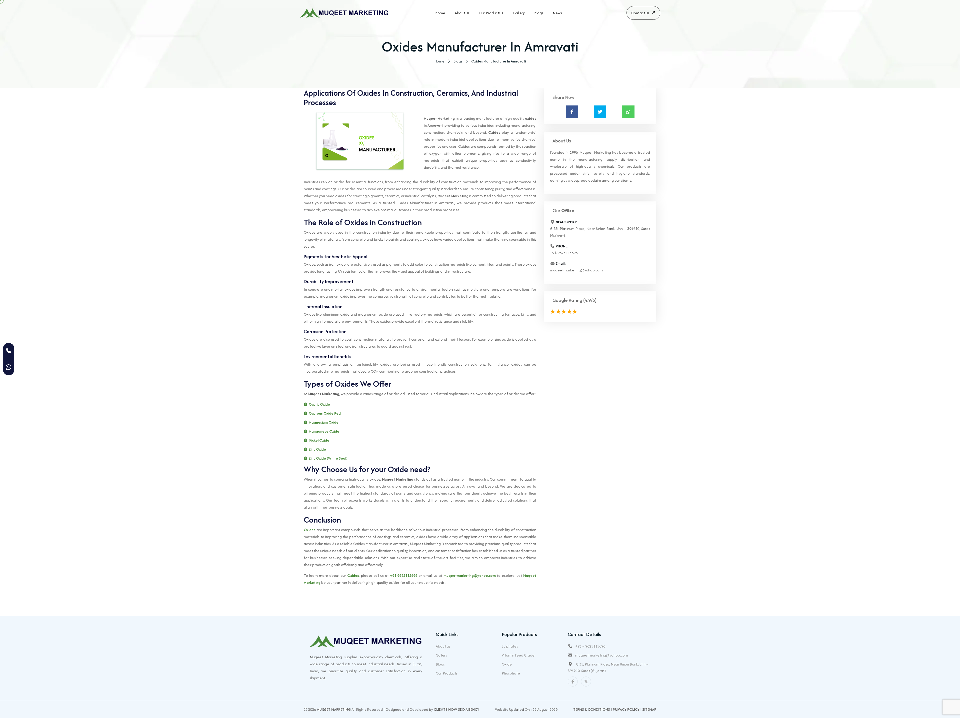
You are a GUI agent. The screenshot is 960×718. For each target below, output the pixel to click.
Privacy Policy (626, 709)
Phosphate (511, 673)
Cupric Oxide (319, 404)
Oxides (310, 529)
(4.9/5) (589, 300)
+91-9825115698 (564, 252)
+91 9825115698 (404, 575)
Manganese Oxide (324, 431)
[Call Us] (8, 351)
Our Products (489, 12)
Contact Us (640, 12)
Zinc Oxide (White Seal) (328, 458)
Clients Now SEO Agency (456, 709)
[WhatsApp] (8, 367)
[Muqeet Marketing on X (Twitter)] (586, 682)
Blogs (538, 12)
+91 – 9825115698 (590, 646)
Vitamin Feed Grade (518, 655)
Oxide (507, 664)
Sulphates (510, 646)
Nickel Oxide (319, 440)
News (557, 12)
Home (440, 12)
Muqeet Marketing (334, 709)
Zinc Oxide (317, 449)
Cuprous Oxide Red (325, 413)
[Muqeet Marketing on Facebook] (573, 682)
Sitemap (649, 709)
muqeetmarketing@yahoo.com (470, 575)
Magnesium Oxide (323, 422)
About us (462, 12)
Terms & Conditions (591, 709)
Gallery (519, 12)
